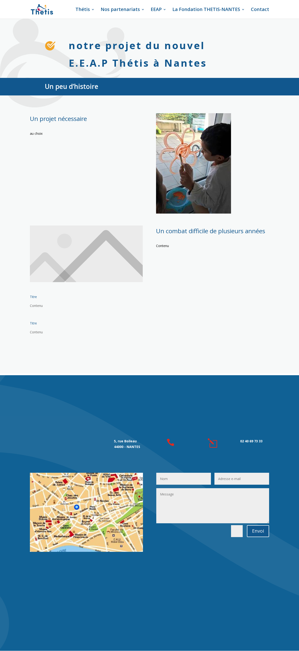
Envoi (258, 531)
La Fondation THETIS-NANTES (206, 10)
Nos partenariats (120, 10)
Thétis (82, 10)
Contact (260, 10)
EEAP (156, 10)
